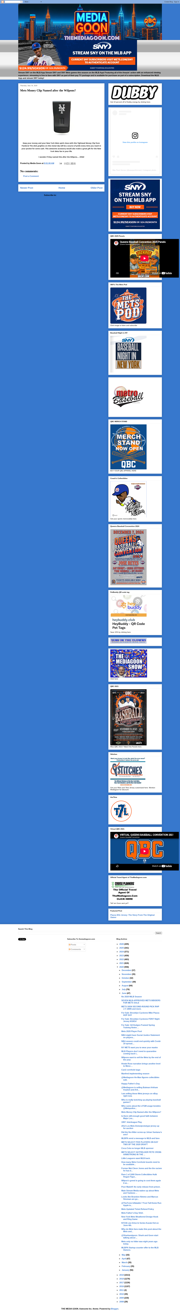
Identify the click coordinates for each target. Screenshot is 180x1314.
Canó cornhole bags (130, 1070)
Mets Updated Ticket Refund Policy (137, 1209)
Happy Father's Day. (130, 1084)
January (126, 1270)
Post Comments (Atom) (68, 195)
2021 (121, 963)
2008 (121, 1302)
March (125, 1262)
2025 (121, 948)
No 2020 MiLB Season (131, 997)
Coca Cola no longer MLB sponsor (137, 1148)
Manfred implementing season (135, 1074)
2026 (121, 944)
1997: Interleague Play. (131, 1122)
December (127, 970)
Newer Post (26, 188)
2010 (121, 1294)
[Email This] (65, 163)
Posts (73, 945)
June (124, 993)
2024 (121, 952)
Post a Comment (31, 176)
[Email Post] (60, 163)
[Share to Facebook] (72, 163)
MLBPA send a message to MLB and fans (140, 1138)
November (127, 974)
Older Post (96, 188)
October (126, 978)
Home (62, 188)
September (127, 982)
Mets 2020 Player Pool (131, 1031)
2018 (121, 1279)
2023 (121, 956)
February (126, 1266)
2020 (121, 967)
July (124, 989)
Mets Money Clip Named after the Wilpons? (141, 1112)
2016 (121, 1286)
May (124, 1255)
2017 (121, 1283)
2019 (121, 1275)
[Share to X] (70, 163)
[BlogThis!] (67, 163)
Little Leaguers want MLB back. (135, 1158)
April (124, 1259)
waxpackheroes (135, 170)
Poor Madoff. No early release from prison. (140, 1187)
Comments (75, 949)
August (125, 986)
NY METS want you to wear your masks (139, 1047)
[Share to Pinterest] (74, 163)
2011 (121, 1290)
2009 (121, 1298)
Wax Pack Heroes (119, 170)
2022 (121, 959)
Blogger (114, 1309)
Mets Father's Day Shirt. (132, 1213)
